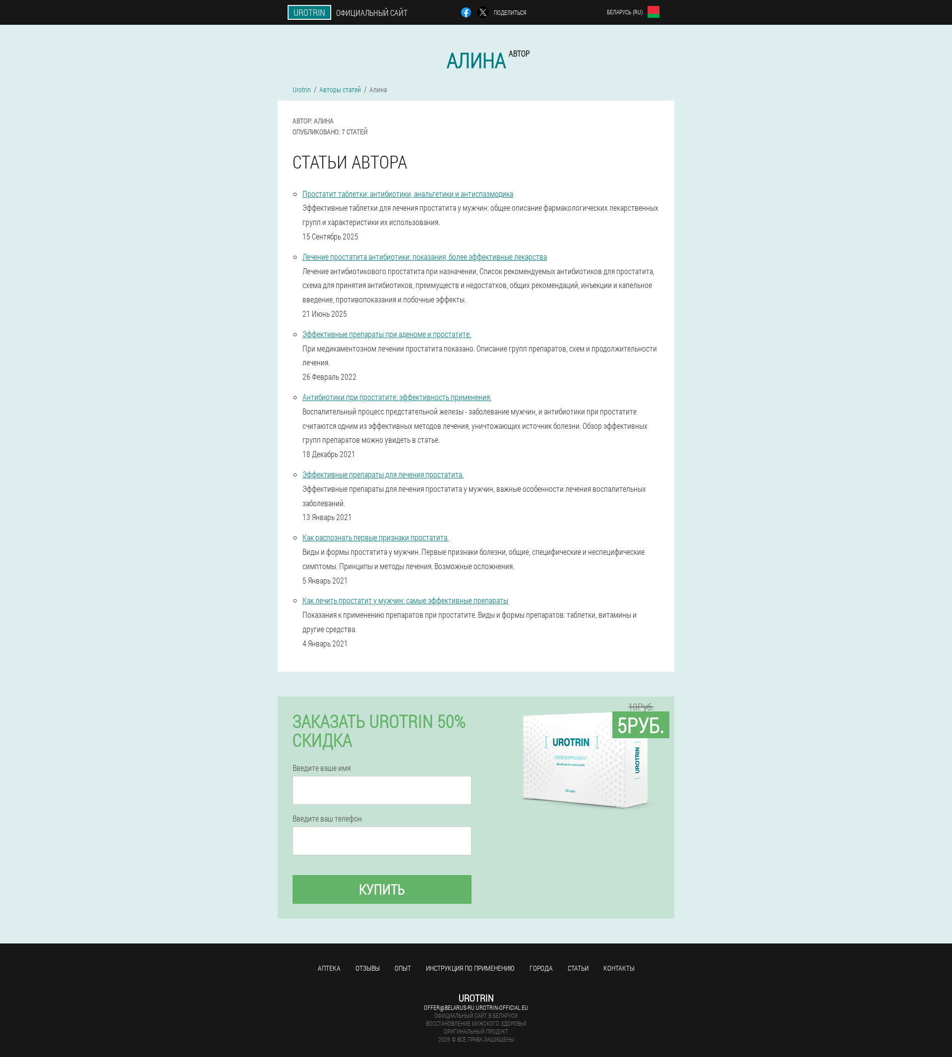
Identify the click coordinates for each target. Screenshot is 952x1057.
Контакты (619, 968)
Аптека (329, 968)
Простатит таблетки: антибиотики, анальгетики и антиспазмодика (407, 193)
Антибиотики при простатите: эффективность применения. (396, 397)
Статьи (578, 968)
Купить (382, 889)
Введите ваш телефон (327, 818)
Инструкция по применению (470, 968)
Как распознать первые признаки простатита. (375, 537)
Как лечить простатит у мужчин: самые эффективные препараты (405, 600)
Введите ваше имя (322, 768)
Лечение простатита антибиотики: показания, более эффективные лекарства (424, 256)
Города (541, 968)
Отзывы (368, 968)
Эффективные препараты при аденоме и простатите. (386, 334)
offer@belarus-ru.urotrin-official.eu (476, 1007)
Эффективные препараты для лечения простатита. (383, 474)
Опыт (403, 968)
